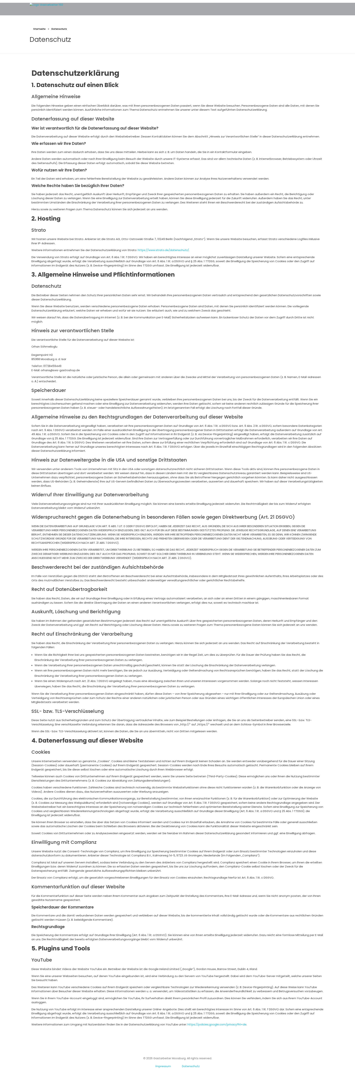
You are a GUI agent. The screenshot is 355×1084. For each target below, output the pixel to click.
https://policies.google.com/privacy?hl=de (216, 1024)
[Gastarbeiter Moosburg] (57, 9)
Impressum (163, 1066)
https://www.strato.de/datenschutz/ (163, 250)
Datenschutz (191, 1066)
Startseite (39, 28)
